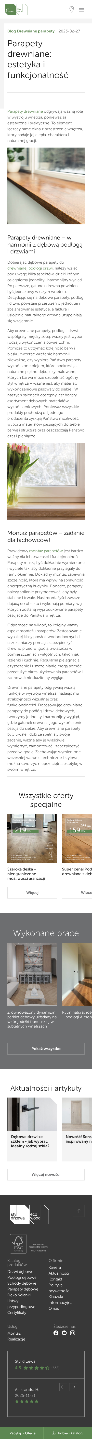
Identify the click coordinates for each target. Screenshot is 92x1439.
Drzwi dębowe (20, 1271)
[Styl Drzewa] (16, 9)
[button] (63, 1387)
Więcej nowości (46, 1174)
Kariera (55, 1267)
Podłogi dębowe (22, 1277)
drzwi (48, 268)
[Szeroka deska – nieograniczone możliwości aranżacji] (32, 838)
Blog (11, 31)
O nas (54, 1308)
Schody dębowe (21, 1283)
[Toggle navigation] (83, 9)
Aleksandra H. (27, 1389)
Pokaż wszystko (46, 1048)
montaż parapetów (46, 551)
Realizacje (16, 1339)
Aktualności (59, 1273)
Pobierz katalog (70, 1433)
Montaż (14, 1333)
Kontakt (55, 1279)
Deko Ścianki (19, 1295)
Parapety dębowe (22, 1289)
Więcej (32, 892)
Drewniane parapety (36, 31)
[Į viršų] (79, 1211)
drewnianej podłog (24, 268)
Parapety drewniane (25, 111)
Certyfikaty (16, 1312)
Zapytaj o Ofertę (23, 1433)
